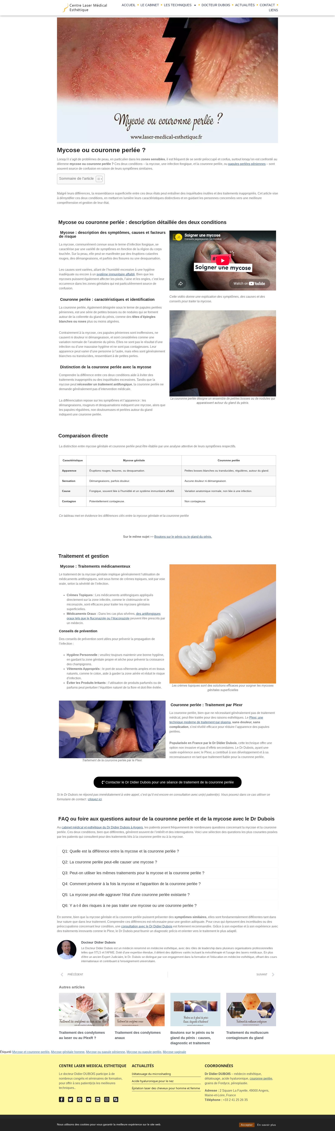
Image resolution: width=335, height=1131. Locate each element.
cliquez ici (95, 799)
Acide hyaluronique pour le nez (153, 1081)
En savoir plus (266, 1124)
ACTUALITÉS (245, 5)
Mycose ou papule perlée (144, 1052)
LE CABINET (150, 5)
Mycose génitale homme (68, 1052)
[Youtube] (88, 1099)
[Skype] (115, 1099)
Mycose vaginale (174, 1052)
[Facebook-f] (61, 1099)
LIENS (273, 10)
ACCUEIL (129, 5)
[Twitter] (70, 1099)
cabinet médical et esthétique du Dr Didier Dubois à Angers (102, 827)
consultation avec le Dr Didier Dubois (146, 926)
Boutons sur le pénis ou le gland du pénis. (183, 536)
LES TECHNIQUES (178, 5)
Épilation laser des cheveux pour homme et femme (166, 1088)
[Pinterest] (79, 1099)
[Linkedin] (97, 1099)
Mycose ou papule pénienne (105, 1052)
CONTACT (267, 5)
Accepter (247, 1124)
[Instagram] (106, 1099)
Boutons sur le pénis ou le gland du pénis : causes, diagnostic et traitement (192, 1038)
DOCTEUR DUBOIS (216, 5)
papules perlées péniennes (247, 164)
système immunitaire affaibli (116, 274)
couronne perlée (261, 1078)
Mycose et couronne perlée (30, 1052)
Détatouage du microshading (151, 1074)
